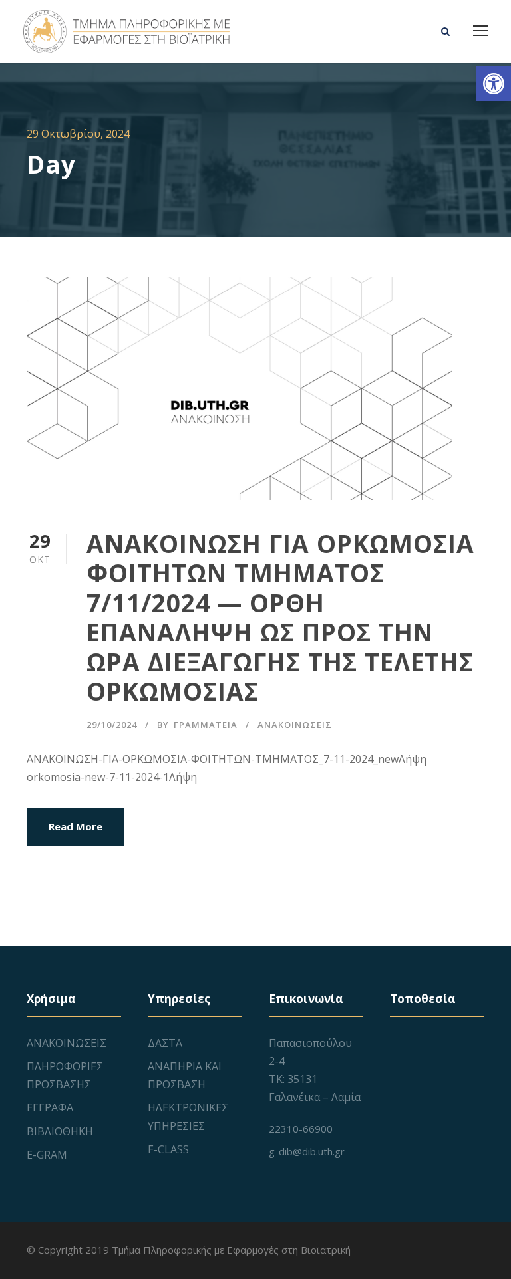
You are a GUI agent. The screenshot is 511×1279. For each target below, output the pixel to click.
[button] (493, 83)
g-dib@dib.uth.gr (307, 1151)
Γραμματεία (206, 725)
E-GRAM (47, 1154)
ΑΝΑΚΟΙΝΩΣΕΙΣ (294, 725)
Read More (75, 826)
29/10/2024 (111, 725)
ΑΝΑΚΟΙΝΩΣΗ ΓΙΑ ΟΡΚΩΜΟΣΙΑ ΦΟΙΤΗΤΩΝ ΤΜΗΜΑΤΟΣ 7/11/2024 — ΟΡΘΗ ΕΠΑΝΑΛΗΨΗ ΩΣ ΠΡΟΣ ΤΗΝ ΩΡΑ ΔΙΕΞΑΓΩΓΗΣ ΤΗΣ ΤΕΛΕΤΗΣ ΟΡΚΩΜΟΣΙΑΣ (280, 617)
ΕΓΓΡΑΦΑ (50, 1107)
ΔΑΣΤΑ (165, 1043)
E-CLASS (168, 1149)
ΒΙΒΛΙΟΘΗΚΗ (60, 1131)
